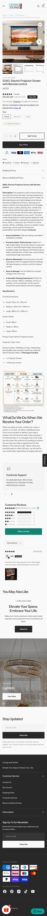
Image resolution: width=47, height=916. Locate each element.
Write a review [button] (23, 531)
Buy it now (23, 145)
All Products (20, 15)
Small (8, 117)
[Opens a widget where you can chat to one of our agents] (37, 911)
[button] (4, 6)
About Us (23, 629)
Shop (11, 15)
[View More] (23, 672)
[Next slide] (12, 494)
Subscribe (23, 844)
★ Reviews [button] (45, 460)
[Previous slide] (5, 494)
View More (12, 696)
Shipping (16, 101)
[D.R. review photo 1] (11, 574)
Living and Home (10, 908)
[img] (10, 551)
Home (5, 15)
